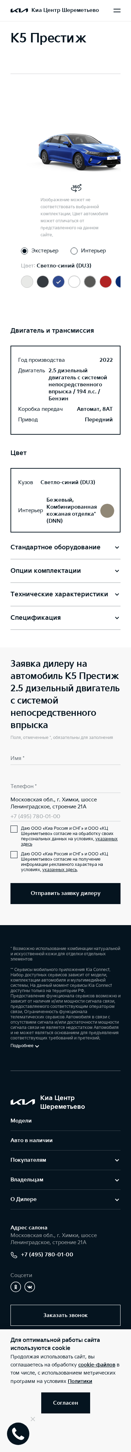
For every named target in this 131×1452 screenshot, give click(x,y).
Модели (21, 1121)
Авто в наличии (31, 1140)
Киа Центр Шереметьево (65, 10)
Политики (80, 1381)
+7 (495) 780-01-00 (35, 816)
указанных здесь (59, 870)
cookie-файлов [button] (96, 1365)
